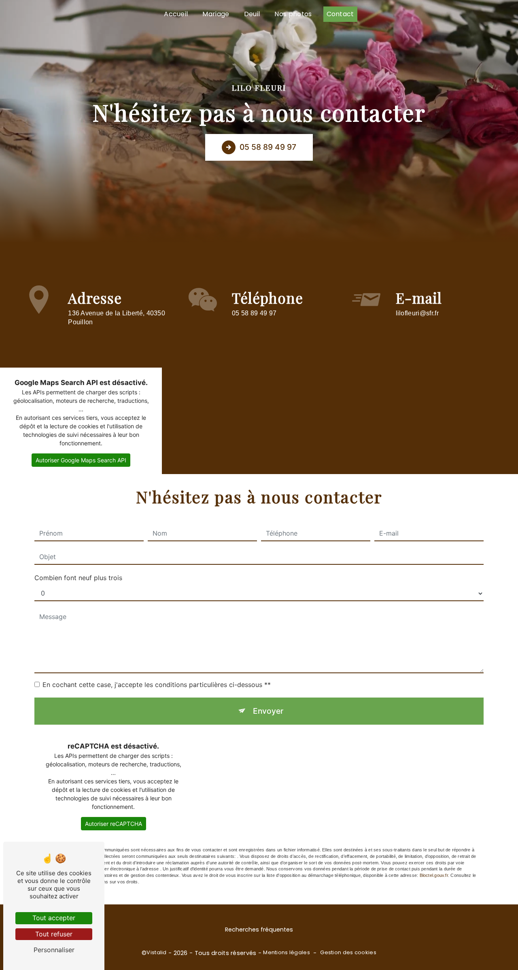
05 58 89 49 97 (268, 147)
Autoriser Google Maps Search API (81, 460)
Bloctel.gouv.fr (434, 875)
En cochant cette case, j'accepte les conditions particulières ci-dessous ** (156, 685)
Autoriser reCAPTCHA (113, 823)
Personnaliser (54, 950)
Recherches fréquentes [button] (259, 929)
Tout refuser (53, 934)
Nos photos (293, 14)
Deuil (252, 14)
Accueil (176, 14)
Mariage (215, 14)
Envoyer (268, 711)
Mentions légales (286, 952)
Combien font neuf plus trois (78, 578)
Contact (340, 14)
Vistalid (156, 952)
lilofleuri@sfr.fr (417, 313)
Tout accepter (53, 918)
